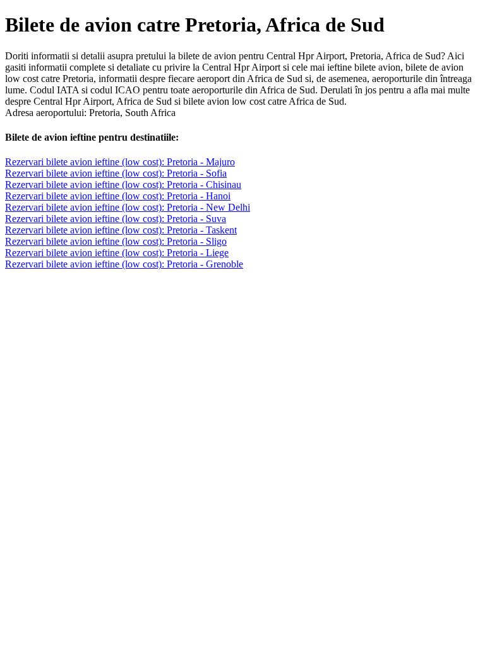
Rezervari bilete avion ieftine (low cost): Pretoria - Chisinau (123, 184)
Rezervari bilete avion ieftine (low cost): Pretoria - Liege (117, 252)
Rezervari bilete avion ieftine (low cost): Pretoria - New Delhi (127, 207)
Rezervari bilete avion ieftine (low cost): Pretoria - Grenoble (124, 264)
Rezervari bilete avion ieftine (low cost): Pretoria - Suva (115, 218)
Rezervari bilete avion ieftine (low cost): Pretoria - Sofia (116, 173)
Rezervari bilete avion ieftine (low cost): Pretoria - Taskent (121, 230)
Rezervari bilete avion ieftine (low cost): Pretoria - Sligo (116, 241)
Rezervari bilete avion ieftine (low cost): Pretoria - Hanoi (118, 196)
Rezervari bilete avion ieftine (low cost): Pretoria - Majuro (120, 161)
